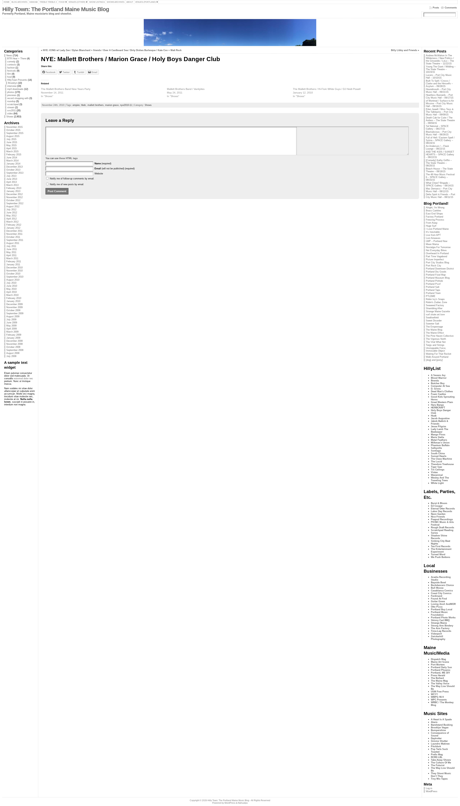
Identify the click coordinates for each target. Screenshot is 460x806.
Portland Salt (432, 287)
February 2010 (13, 298)
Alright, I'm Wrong (435, 207)
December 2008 (14, 341)
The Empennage (434, 326)
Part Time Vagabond (436, 256)
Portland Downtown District (440, 268)
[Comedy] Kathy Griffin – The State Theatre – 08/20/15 (439, 163)
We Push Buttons (440, 557)
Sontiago (436, 450)
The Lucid (436, 461)
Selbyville (436, 448)
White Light (437, 483)
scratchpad (13, 104)
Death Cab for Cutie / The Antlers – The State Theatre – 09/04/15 (440, 120)
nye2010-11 (126, 105)
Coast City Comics (441, 593)
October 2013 (13, 169)
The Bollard (437, 678)
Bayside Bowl (438, 582)
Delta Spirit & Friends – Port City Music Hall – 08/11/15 (440, 195)
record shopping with (18, 98)
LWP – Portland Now (436, 241)
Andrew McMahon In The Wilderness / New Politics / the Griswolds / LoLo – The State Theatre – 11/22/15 (440, 59)
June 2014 (11, 157)
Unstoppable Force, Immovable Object (436, 349)
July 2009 (11, 319)
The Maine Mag (439, 680)
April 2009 (11, 328)
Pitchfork (436, 746)
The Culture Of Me (441, 762)
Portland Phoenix (440, 670)
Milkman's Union (440, 442)
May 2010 (11, 289)
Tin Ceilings (437, 469)
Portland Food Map (436, 274)
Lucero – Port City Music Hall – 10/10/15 (439, 76)
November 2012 (14, 197)
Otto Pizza (436, 606)
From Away (432, 222)
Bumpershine (438, 730)
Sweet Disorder (434, 320)
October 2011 (13, 237)
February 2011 (13, 261)
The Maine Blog (434, 329)
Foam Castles (438, 394)
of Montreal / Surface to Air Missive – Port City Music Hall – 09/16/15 (440, 103)
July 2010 (11, 282)
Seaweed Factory (435, 305)
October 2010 (13, 273)
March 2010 (12, 295)
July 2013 (11, 176)
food (9, 76)
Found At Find (439, 598)
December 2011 (14, 231)
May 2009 (11, 325)
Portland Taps (433, 290)
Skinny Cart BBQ (440, 620)
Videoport (436, 633)
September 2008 (14, 350)
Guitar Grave (438, 601)
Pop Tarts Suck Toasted (439, 750)
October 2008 (13, 347)
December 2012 (14, 194)
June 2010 (11, 286)
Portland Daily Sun (441, 667)
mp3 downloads (15, 89)
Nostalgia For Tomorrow (438, 247)
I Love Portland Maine (437, 229)
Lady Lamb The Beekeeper (439, 430)
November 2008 (14, 344)
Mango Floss (438, 434)
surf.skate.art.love (435, 314)
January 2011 (13, 264)
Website (99, 173)
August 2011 (12, 243)
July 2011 (11, 246)
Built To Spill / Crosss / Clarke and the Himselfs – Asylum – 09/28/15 (439, 83)
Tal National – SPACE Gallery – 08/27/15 (437, 127)
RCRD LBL (437, 757)
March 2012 (12, 221)
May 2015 (11, 145)
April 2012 (11, 218)
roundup (11, 101)
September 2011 (14, 240)
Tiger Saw (436, 467)
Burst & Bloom (439, 503)
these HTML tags (68, 158)
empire (76, 105)
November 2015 (14, 127)
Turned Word (438, 554)
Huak (433, 415)
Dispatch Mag (438, 659)
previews (11, 95)
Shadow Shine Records (439, 537)
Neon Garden (438, 514)
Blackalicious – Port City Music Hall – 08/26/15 (439, 133)
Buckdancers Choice (442, 585)
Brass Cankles (433, 210)
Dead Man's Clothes (442, 391)
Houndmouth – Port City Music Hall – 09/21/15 (438, 90)
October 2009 (13, 310)
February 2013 (13, 188)
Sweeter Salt (432, 323)
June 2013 (11, 179)
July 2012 (11, 209)
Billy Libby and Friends (404, 50)
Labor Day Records (441, 511)
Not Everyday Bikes (436, 250)
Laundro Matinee (440, 743)
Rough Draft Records (442, 527)
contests (11, 64)
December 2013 (14, 166)
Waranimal (437, 475)
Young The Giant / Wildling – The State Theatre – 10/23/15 (441, 69)
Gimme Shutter (439, 741)
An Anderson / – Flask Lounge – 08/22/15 (437, 147)
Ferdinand (436, 596)
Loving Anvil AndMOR (443, 604)
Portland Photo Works (443, 617)
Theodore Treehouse (442, 464)
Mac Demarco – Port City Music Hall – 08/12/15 (439, 190)
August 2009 (12, 316)
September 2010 (14, 276)
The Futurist (437, 765)
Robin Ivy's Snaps (435, 299)
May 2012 (11, 215)
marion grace (112, 105)
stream (10, 107)
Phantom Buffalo (440, 445)
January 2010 (13, 301)
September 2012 (14, 203)
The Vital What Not (436, 342)
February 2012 (13, 224)
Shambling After (434, 308)
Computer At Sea (440, 386)
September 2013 (14, 172)
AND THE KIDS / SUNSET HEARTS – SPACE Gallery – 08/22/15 (440, 154)
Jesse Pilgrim (438, 426)
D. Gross (436, 388)
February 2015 (13, 154)
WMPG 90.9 (437, 697)
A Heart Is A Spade (441, 719)
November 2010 (14, 270)
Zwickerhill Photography (438, 637)
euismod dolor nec (23, 378)
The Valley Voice (440, 683)
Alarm (434, 722)
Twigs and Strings (435, 345)
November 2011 (14, 234)
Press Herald (438, 675)
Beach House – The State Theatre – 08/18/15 (439, 170)
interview (11, 86)
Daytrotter (436, 738)
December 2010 (14, 267)
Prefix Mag (437, 754)
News (9, 55)
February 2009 (13, 334)
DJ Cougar (437, 506)
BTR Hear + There (16, 58)
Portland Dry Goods (436, 271)
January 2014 (13, 163)
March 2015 (12, 151)
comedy (11, 61)
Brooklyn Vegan (439, 727)
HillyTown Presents (17, 80)
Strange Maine (439, 623)
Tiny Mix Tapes (439, 778)
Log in (429, 788)
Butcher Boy (438, 383)
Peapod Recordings (442, 519)
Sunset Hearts (438, 456)
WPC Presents (439, 699)
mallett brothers (96, 105)
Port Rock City (433, 265)
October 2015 (13, 130)
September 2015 (14, 133)
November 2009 (14, 307)
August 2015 (12, 136)
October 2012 (13, 200)
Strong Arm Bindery (442, 625)
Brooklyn (12, 83)
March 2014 (12, 160)
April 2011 (11, 255)
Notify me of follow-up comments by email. (72, 178)
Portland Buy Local (441, 609)
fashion (11, 67)
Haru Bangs (437, 405)
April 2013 (11, 182)
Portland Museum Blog (438, 277)
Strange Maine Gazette (438, 311)
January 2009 (13, 337)
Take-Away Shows (441, 760)
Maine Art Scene (440, 662)
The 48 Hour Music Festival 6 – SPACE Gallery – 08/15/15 (440, 177)
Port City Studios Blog (437, 262)
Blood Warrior (439, 378)
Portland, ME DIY (440, 672)
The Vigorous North (436, 339)
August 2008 (12, 353)
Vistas (434, 472)
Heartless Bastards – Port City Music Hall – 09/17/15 (439, 96)
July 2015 (11, 139)
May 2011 (11, 252)
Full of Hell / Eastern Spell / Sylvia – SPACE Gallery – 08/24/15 (440, 140)
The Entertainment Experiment (441, 550)
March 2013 (12, 185)
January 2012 (13, 227)
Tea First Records (440, 546)
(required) (103, 163)
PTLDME (430, 296)
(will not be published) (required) (115, 168)
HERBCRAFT (438, 407)
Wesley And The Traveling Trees (440, 479)
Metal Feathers (439, 440)
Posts (436, 7)
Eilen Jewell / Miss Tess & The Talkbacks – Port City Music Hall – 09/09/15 (440, 112)
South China (438, 453)
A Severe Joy (438, 375)
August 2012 (12, 206)
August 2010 (12, 279)
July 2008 (11, 356)
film (9, 73)
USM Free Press (440, 691)
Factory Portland (434, 216)
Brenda (435, 380)
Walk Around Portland (437, 357)
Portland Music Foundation (439, 613)
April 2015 (11, 148)
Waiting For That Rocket (438, 353)
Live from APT (433, 235)
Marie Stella (437, 437)
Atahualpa (243, 803)
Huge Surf (431, 226)
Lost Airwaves (433, 238)
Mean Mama (432, 244)
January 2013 (13, 191)
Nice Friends (438, 516)
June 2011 (11, 249)
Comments (451, 7)
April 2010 (11, 292)
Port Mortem (438, 664)
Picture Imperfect (435, 259)
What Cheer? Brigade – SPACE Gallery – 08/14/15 (440, 184)
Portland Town (433, 293)
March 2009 (12, 331)
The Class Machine (441, 458)
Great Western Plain (442, 402)
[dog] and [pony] (434, 360)
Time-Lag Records (441, 631)
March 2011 (12, 258)
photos (10, 92)
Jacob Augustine (440, 418)
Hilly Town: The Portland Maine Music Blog (55, 9)
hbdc (83, 105)
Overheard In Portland (437, 253)
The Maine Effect (435, 332)
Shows (9, 116)
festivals (11, 70)
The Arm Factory (440, 628)
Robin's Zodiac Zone (436, 302)
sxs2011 (11, 110)
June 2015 (11, 142)
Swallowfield (432, 317)
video (10, 113)
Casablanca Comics (442, 590)
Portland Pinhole (434, 281)
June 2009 (11, 322)
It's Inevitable (433, 232)
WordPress (431, 791)
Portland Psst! (433, 284)
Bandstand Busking (442, 724)
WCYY (434, 694)
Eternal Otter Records (443, 508)
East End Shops (434, 213)
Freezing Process (435, 219)
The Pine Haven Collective (440, 336)
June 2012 (11, 212)
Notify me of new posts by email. (67, 184)
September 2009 (14, 313)
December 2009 (14, 304)
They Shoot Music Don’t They (441, 774)
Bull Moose (437, 588)
